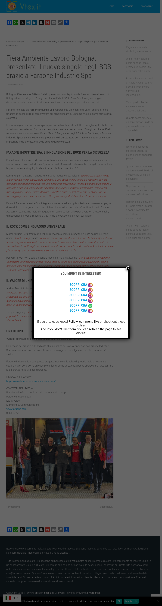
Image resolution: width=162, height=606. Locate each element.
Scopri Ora (78, 285)
